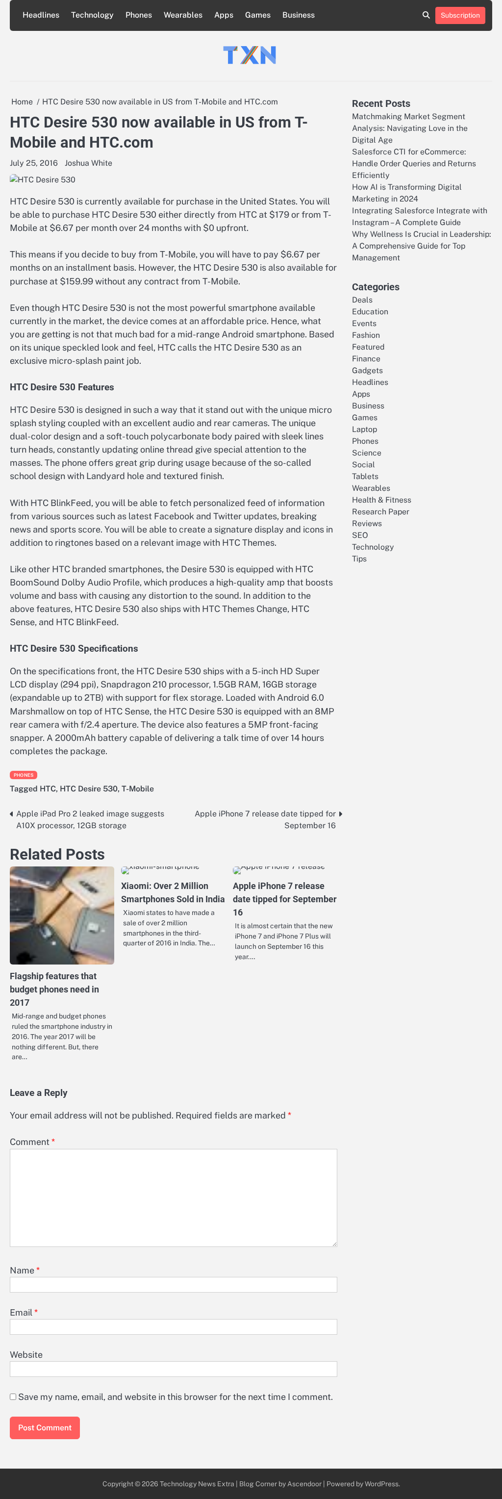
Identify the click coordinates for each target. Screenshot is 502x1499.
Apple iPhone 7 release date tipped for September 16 (285, 899)
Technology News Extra (197, 1484)
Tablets (365, 476)
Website (26, 1354)
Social (363, 464)
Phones (139, 15)
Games (258, 15)
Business (298, 15)
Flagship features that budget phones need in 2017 (54, 989)
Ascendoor (304, 1484)
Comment (32, 1142)
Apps (223, 15)
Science (366, 452)
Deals (362, 300)
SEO (360, 535)
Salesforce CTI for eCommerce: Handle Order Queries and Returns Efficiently (414, 163)
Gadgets (367, 370)
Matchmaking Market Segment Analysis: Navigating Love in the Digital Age (410, 128)
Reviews (367, 523)
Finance (366, 358)
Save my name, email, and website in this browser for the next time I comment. (175, 1397)
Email (24, 1312)
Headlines (41, 15)
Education (370, 311)
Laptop (364, 429)
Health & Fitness (381, 500)
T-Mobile (138, 788)
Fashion (366, 335)
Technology (92, 15)
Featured (368, 347)
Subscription (460, 15)
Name (25, 1270)
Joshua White (88, 163)
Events (364, 323)
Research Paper (380, 511)
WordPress (382, 1484)
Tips (359, 558)
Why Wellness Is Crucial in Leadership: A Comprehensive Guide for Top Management (421, 245)
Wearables (183, 15)
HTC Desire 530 (89, 788)
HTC (48, 788)
